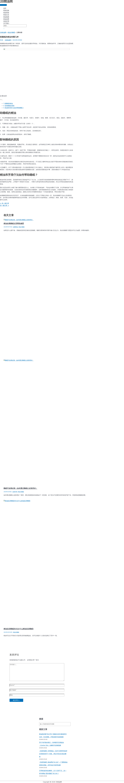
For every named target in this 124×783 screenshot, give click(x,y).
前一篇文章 (4, 203)
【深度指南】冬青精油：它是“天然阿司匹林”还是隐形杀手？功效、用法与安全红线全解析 (53, 753)
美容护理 (6, 21)
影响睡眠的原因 (9, 105)
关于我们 (6, 23)
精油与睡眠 (11, 32)
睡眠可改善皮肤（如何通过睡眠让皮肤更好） (20, 488)
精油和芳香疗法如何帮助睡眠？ (14, 108)
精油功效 (6, 10)
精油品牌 (6, 19)
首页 (4, 8)
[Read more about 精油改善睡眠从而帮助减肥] (19, 220)
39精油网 (3, 32)
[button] (3, 28)
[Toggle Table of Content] (1, 100)
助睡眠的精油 (9, 103)
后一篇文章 (4, 205)
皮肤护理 (15, 491)
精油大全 (6, 15)
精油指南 (6, 17)
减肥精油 (15, 227)
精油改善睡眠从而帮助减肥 (14, 223)
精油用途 (6, 12)
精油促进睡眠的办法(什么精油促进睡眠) (19, 629)
